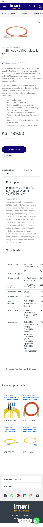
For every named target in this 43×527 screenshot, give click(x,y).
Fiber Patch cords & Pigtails (11, 47)
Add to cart (16, 149)
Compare (23, 63)
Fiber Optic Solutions (19, 13)
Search (30, 6)
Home (4, 13)
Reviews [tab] (28, 170)
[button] (39, 22)
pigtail (12, 202)
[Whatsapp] (36, 521)
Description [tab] (8, 170)
